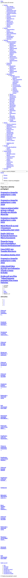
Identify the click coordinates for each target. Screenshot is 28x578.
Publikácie (9, 139)
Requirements (16, 85)
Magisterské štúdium (13, 46)
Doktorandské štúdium (13, 49)
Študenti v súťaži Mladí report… (4, 538)
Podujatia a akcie (11, 137)
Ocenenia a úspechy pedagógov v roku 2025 (9, 194)
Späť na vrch (4, 563)
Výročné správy (11, 156)
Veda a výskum (11, 140)
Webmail (6, 566)
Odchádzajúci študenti (16, 77)
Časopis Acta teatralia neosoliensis (10, 131)
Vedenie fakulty (11, 7)
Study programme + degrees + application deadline (17, 81)
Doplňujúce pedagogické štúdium (13, 52)
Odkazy (9, 26)
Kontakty (6, 168)
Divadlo (6, 145)
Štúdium (6, 40)
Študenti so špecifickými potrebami (13, 97)
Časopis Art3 (10, 133)
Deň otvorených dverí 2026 (4, 407)
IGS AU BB (9, 135)
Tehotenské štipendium (13, 106)
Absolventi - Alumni (10, 24)
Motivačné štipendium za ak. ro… (4, 497)
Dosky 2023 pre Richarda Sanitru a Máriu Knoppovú (9, 236)
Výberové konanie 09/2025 (3, 469)
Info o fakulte (10, 6)
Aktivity (5, 122)
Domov (5, 175)
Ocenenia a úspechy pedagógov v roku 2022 (9, 260)
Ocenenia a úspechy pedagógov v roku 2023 (9, 220)
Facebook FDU (8, 572)
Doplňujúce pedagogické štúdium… (4, 459)
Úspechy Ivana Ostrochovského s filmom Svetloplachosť (10, 243)
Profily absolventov (13, 56)
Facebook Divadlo (8, 573)
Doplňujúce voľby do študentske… (4, 437)
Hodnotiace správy (10, 158)
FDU (2, 1)
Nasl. (5, 291)
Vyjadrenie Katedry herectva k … (4, 386)
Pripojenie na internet (12, 118)
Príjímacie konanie (9, 64)
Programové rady (11, 12)
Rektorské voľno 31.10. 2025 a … (4, 427)
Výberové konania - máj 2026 (3, 375)
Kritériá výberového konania (10, 162)
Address (15, 89)
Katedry (6, 28)
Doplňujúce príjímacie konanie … (4, 479)
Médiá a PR (10, 21)
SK (3, 172)
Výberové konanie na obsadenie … (4, 364)
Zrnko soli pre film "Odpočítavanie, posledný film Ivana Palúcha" (9, 279)
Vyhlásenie (4, 487)
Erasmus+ (12, 75)
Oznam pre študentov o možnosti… (4, 354)
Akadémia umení (8, 569)
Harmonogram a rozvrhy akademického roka (13, 60)
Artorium (9, 149)
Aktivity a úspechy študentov (11, 127)
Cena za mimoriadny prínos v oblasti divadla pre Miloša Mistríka (9, 211)
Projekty (9, 17)
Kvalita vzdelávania (13, 120)
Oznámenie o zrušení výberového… (5, 333)
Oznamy (9, 152)
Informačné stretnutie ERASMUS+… (5, 417)
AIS (5, 565)
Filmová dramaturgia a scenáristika (10, 36)
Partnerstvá (10, 136)
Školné (11, 94)
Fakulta (6, 5)
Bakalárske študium (13, 43)
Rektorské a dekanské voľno (4, 397)
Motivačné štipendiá (12, 100)
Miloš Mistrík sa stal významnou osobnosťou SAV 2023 (10, 228)
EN (1, 172)
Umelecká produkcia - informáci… (4, 323)
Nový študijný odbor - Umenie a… (4, 507)
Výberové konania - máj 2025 (3, 518)
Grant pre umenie (11, 16)
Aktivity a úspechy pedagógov (11, 124)
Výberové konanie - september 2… (4, 312)
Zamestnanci (10, 22)
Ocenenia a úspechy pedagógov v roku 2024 (9, 202)
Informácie (9, 74)
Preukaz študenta (12, 108)
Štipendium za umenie (10, 19)
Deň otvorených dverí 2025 (4, 557)
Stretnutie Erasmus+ (3, 547)
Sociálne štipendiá (12, 103)
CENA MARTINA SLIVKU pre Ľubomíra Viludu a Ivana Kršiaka (10, 269)
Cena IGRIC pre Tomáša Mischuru (8, 250)
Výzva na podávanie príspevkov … (4, 448)
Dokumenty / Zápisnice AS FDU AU (10, 166)
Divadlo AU (7, 570)
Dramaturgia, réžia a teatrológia (11, 33)
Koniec (5, 292)
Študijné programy (11, 41)
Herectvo (9, 39)
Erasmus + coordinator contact (16, 92)
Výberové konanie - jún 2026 (3, 344)
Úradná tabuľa (7, 151)
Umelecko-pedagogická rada (11, 10)
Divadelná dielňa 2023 (10, 255)
